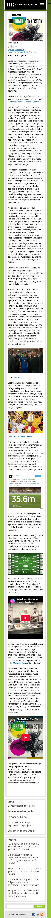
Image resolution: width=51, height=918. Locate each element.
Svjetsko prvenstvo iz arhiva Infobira (23, 101)
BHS (49, 1)
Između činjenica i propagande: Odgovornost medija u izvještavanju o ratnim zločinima (23, 882)
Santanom (12, 690)
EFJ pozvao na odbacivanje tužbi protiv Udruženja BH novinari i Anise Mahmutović (24, 893)
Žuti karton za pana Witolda (21, 831)
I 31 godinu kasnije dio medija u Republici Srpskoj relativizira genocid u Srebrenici (23, 846)
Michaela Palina (20, 663)
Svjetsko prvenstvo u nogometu (16, 51)
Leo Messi (17, 377)
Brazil (26, 52)
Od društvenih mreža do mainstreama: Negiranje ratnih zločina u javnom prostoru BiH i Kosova (23, 859)
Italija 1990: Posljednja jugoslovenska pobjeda (19, 824)
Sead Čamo (12, 46)
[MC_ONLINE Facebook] (33, 915)
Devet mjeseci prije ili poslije (21, 806)
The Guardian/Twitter (22, 436)
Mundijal (20, 52)
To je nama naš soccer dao (21, 811)
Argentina (32, 52)
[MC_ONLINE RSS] (41, 915)
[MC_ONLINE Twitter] (37, 915)
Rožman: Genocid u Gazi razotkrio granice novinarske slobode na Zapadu (24, 871)
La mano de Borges (17, 817)
